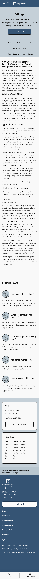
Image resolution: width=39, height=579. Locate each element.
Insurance (5, 535)
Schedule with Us (19, 32)
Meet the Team (7, 520)
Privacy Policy (6, 552)
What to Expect (7, 525)
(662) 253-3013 (22, 48)
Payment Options (8, 530)
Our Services (6, 516)
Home (4, 511)
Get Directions (19, 424)
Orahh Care (32, 552)
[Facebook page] (3, 540)
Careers (25, 552)
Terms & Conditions (17, 552)
